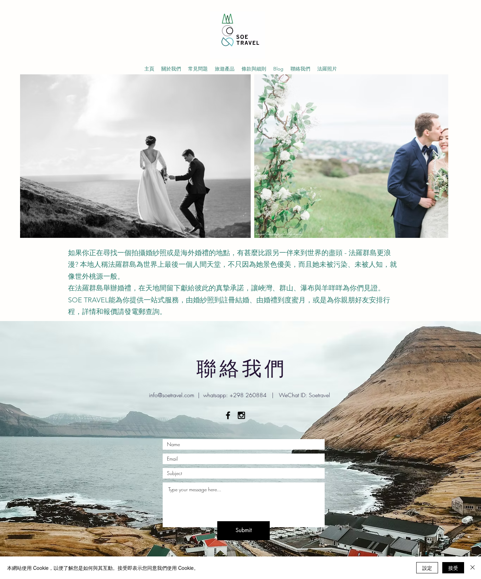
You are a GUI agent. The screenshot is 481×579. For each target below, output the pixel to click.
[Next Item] (436, 156)
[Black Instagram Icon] (241, 415)
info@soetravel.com (171, 395)
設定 (427, 567)
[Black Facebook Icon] (228, 415)
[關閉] (472, 567)
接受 (453, 567)
